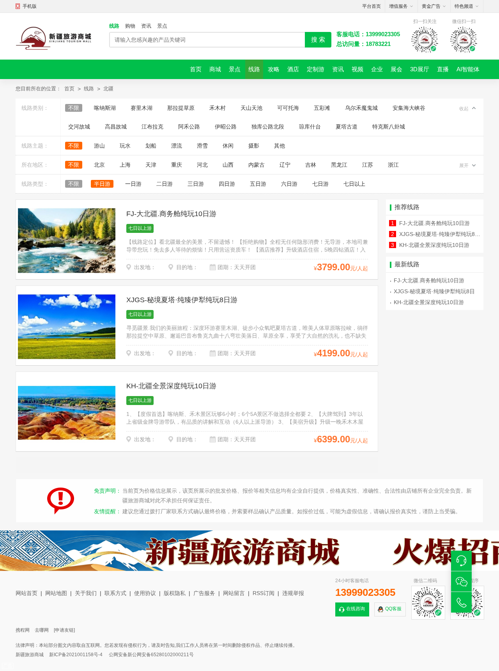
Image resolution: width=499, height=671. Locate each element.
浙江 (393, 165)
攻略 (274, 69)
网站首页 (26, 593)
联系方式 (115, 593)
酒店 (293, 69)
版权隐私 (175, 593)
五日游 (258, 184)
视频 (357, 69)
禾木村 (217, 108)
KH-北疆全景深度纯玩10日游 (171, 386)
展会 (396, 69)
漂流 (176, 146)
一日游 (133, 184)
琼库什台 (310, 126)
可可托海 (288, 108)
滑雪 (202, 146)
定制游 (315, 69)
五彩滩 (322, 108)
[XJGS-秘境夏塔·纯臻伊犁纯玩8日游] (66, 327)
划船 (150, 146)
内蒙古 (256, 165)
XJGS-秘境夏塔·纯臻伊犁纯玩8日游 (181, 300)
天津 (150, 165)
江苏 (367, 165)
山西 (228, 165)
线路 (114, 26)
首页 (196, 69)
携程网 (23, 630)
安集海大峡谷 (409, 108)
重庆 (176, 165)
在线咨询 (355, 608)
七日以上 (354, 184)
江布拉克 (152, 126)
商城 (215, 69)
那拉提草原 (181, 108)
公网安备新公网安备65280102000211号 (151, 654)
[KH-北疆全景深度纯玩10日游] (66, 413)
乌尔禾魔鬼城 (361, 108)
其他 (279, 146)
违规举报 (293, 593)
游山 (99, 146)
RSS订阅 (263, 593)
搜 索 (318, 39)
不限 (73, 108)
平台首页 (371, 6)
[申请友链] (64, 630)
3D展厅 (419, 69)
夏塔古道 (346, 126)
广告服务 (204, 593)
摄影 (253, 146)
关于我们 (86, 593)
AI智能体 (468, 69)
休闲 (228, 146)
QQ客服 (393, 608)
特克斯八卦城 (388, 126)
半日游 (102, 184)
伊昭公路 (226, 126)
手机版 (30, 6)
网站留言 (234, 593)
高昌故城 (116, 126)
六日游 (289, 184)
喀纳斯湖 (105, 108)
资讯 (146, 26)
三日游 (196, 184)
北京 (99, 165)
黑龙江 (339, 165)
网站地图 (56, 593)
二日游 (164, 184)
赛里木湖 (141, 108)
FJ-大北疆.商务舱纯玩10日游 (171, 214)
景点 (162, 26)
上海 (125, 165)
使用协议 (145, 593)
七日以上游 (140, 228)
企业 (377, 69)
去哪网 (42, 630)
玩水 (125, 146)
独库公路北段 (267, 126)
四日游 (227, 184)
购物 (130, 26)
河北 (202, 165)
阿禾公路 (189, 126)
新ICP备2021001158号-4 (76, 654)
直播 (443, 69)
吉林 (310, 165)
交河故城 (79, 126)
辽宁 (285, 165)
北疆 (108, 89)
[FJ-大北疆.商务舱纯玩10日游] (66, 241)
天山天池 (251, 108)
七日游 (320, 184)
